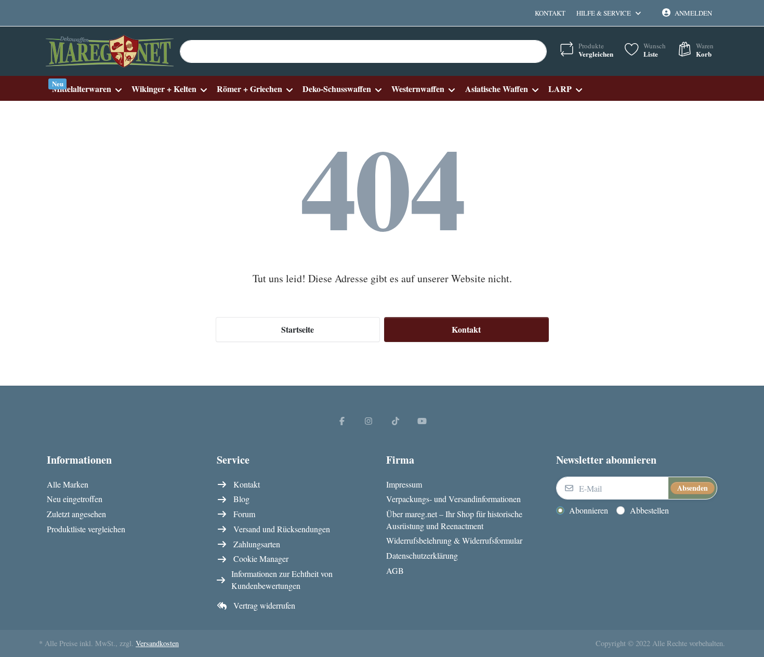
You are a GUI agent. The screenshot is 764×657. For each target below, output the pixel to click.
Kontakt (550, 13)
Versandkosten (157, 643)
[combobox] (363, 51)
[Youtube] (422, 420)
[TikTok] (395, 420)
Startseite (297, 329)
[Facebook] (342, 420)
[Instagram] (368, 420)
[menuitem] (86, 88)
